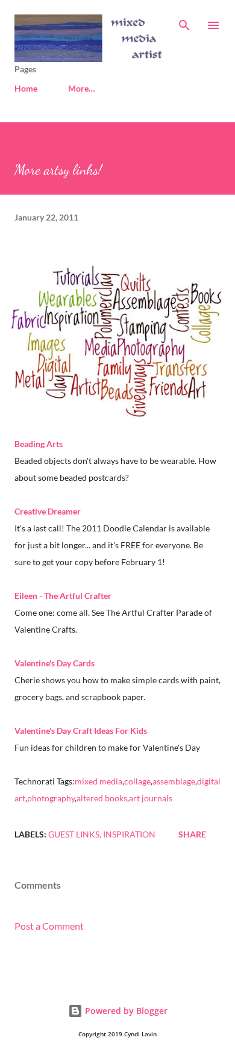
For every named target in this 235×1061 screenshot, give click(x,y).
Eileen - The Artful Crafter (62, 595)
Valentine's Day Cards (54, 663)
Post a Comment (49, 925)
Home (25, 88)
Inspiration (129, 834)
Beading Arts (38, 444)
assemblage (173, 781)
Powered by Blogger (125, 1010)
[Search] (184, 21)
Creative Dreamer (47, 511)
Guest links (73, 834)
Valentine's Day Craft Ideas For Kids (80, 730)
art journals (150, 798)
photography (51, 798)
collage (137, 781)
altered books (102, 798)
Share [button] (192, 834)
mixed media (98, 781)
